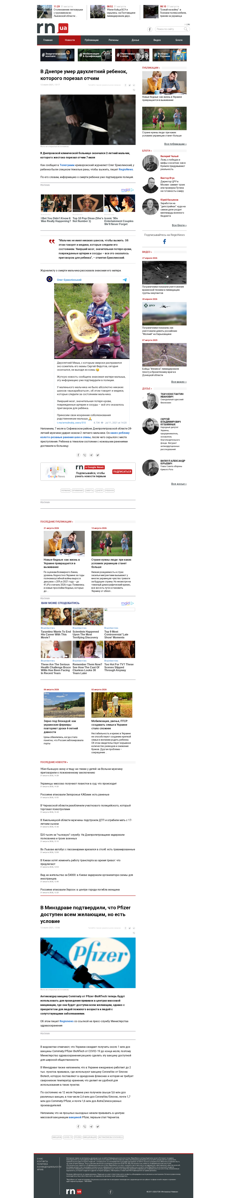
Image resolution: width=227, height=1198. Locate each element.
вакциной (75, 1117)
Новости (70, 40)
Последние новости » (54, 762)
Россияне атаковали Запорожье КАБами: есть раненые (74, 794)
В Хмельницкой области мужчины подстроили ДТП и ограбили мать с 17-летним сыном (86, 822)
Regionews (67, 1021)
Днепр (99, 490)
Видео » (147, 252)
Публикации (92, 40)
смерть (89, 490)
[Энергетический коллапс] (57, 60)
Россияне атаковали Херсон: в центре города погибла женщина (80, 889)
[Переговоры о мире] (132, 60)
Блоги (179, 40)
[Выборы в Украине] (169, 60)
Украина (65, 490)
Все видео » (179, 381)
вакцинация (89, 1137)
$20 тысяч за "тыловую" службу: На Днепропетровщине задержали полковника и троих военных (82, 836)
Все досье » (179, 483)
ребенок (109, 490)
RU (189, 24)
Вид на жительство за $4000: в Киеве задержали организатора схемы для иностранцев (86, 876)
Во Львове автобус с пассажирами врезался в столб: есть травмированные (87, 849)
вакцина (57, 1137)
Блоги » (147, 150)
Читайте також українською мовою (104, 85)
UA (185, 24)
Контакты (42, 1161)
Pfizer (78, 1137)
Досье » (147, 388)
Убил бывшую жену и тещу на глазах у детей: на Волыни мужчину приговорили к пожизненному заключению (81, 770)
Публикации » (151, 67)
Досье (135, 40)
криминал (77, 490)
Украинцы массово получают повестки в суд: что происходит (78, 783)
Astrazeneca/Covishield (111, 1137)
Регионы (113, 40)
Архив (40, 1169)
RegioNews (126, 169)
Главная (48, 40)
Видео (157, 40)
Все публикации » (175, 144)
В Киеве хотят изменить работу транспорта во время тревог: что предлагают (80, 862)
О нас (40, 1159)
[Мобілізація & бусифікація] (95, 60)
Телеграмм (67, 165)
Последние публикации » (56, 521)
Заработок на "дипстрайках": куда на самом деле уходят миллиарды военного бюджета (173, 209)
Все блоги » (179, 225)
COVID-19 (68, 1137)
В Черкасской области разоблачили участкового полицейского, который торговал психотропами (85, 807)
